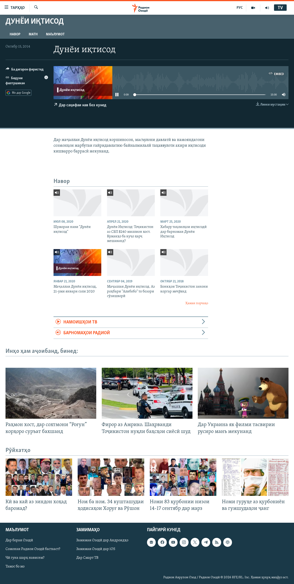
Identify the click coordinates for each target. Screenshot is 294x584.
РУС (240, 8)
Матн (33, 34)
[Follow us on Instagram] (184, 542)
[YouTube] (253, 7)
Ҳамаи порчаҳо (196, 303)
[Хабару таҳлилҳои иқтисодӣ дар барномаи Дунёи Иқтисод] (184, 202)
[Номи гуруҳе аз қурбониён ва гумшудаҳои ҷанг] (255, 477)
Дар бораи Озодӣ (19, 540)
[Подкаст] (227, 542)
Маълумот (55, 34)
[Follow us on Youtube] (173, 542)
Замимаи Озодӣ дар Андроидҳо (102, 540)
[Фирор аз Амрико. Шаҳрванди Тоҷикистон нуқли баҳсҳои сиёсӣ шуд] (147, 393)
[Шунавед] (267, 7)
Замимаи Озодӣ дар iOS (95, 549)
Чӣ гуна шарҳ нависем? (25, 558)
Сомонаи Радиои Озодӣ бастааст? (33, 549)
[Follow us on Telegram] (205, 542)
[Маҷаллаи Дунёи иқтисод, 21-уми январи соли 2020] (77, 262)
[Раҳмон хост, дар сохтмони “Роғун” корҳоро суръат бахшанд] (51, 393)
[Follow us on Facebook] (162, 542)
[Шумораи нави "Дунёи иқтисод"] (77, 202)
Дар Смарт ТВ (87, 558)
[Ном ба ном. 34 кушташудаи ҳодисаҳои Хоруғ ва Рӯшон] (111, 477)
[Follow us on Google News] (151, 542)
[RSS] (216, 542)
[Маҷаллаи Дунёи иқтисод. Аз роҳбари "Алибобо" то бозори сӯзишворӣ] (131, 262)
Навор (15, 34)
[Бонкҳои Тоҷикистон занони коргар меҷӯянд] (184, 262)
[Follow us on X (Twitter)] (195, 542)
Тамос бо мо (15, 566)
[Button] (25, 70)
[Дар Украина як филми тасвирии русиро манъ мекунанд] (243, 393)
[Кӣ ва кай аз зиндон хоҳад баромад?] (39, 477)
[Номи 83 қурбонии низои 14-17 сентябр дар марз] (183, 477)
